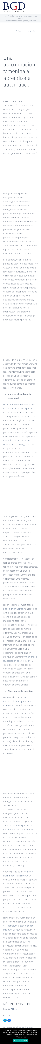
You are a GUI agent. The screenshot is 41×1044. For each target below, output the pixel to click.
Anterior (20, 30)
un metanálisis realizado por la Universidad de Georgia (19, 440)
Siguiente (30, 30)
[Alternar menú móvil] (37, 5)
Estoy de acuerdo (20, 1040)
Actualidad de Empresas (25, 1027)
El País (14, 1009)
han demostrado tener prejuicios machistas (17, 701)
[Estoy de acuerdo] (38, 1036)
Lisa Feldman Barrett (13, 608)
